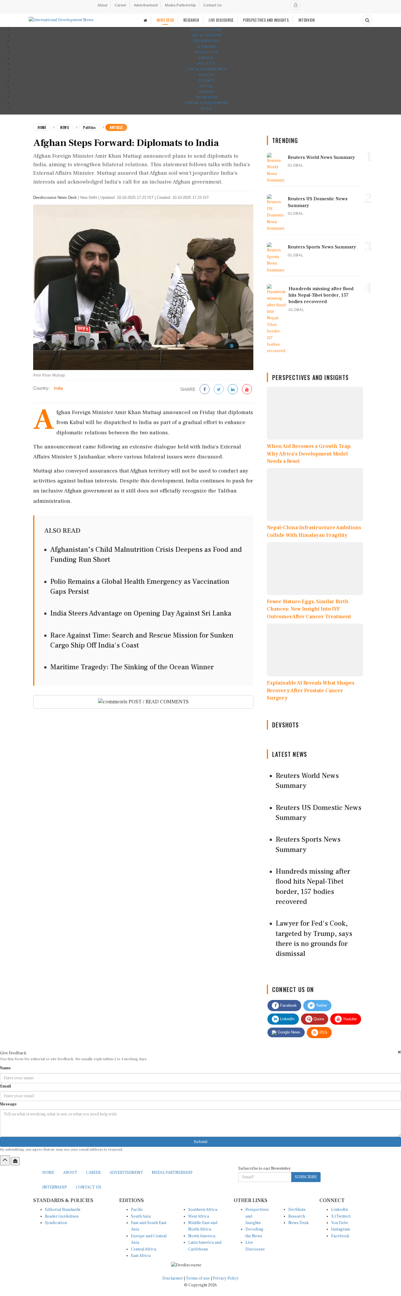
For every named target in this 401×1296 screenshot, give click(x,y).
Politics (206, 63)
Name (5, 1068)
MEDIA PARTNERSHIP (172, 1172)
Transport (206, 97)
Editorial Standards (62, 1209)
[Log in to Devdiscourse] (296, 5)
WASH (206, 109)
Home (42, 127)
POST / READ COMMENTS (158, 701)
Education (206, 52)
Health (206, 75)
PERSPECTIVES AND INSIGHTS (266, 20)
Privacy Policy (226, 1278)
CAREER (93, 1172)
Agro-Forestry (207, 30)
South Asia (141, 1216)
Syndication (56, 1223)
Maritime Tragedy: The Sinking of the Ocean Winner (132, 667)
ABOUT (70, 1172)
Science (206, 80)
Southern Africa (202, 1209)
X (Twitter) (341, 1216)
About (102, 5)
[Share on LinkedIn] (233, 389)
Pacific (137, 1209)
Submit (201, 1141)
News (64, 127)
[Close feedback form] (399, 1052)
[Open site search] (367, 20)
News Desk (298, 1223)
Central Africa (143, 1249)
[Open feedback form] (15, 1161)
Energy (206, 58)
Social (206, 86)
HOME (48, 1172)
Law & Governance (206, 69)
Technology (206, 41)
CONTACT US (88, 1187)
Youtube (349, 1019)
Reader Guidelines (62, 1216)
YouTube (339, 1223)
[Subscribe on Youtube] (247, 389)
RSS (322, 1032)
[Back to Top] (5, 1160)
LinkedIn (286, 1019)
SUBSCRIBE (306, 1177)
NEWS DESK (165, 20)
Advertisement (146, 5)
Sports (206, 92)
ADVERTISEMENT (126, 1172)
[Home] (145, 20)
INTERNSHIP (54, 1187)
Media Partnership (180, 5)
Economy (206, 47)
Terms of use (198, 1278)
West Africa (198, 1216)
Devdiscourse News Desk (55, 197)
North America (201, 1236)
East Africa (141, 1255)
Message (8, 1104)
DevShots (297, 1209)
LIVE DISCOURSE (221, 20)
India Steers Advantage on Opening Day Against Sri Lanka (140, 613)
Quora (318, 1019)
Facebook (288, 1005)
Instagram (340, 1229)
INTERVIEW (307, 20)
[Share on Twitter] (219, 389)
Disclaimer (172, 1278)
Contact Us (212, 5)
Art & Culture (206, 35)
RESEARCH (191, 20)
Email (5, 1086)
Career (121, 5)
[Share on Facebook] (205, 389)
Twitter (321, 1005)
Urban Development (206, 103)
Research (296, 1216)
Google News (288, 1032)
